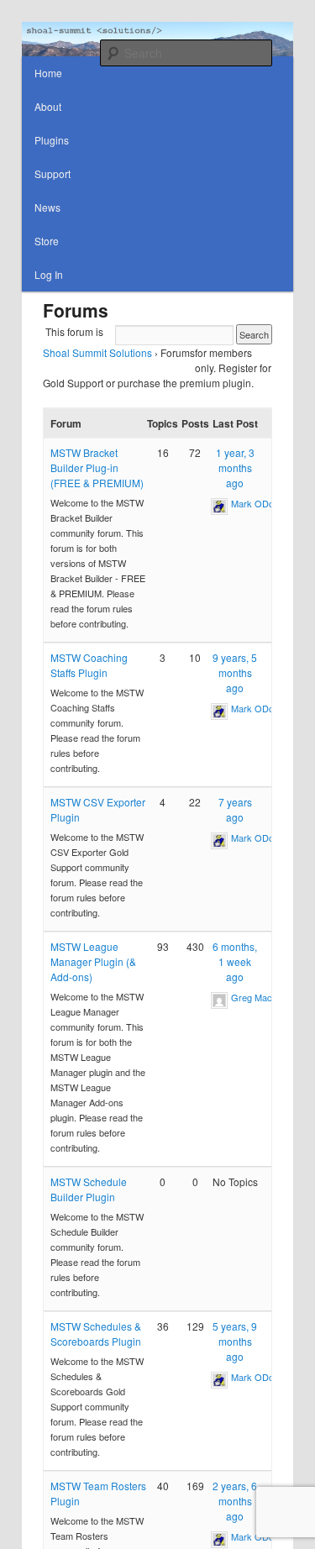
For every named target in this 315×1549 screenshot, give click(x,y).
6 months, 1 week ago (235, 961)
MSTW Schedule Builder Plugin (88, 1189)
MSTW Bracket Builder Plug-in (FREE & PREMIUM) (97, 467)
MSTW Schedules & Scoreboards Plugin (95, 1333)
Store (46, 241)
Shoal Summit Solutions (97, 352)
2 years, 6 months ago (235, 1500)
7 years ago (235, 809)
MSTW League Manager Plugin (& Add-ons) (93, 961)
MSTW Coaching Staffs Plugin (89, 665)
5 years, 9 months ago (235, 1341)
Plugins (51, 140)
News (47, 207)
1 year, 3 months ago (235, 467)
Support (52, 173)
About (47, 106)
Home (48, 73)
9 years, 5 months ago (235, 672)
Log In (48, 274)
